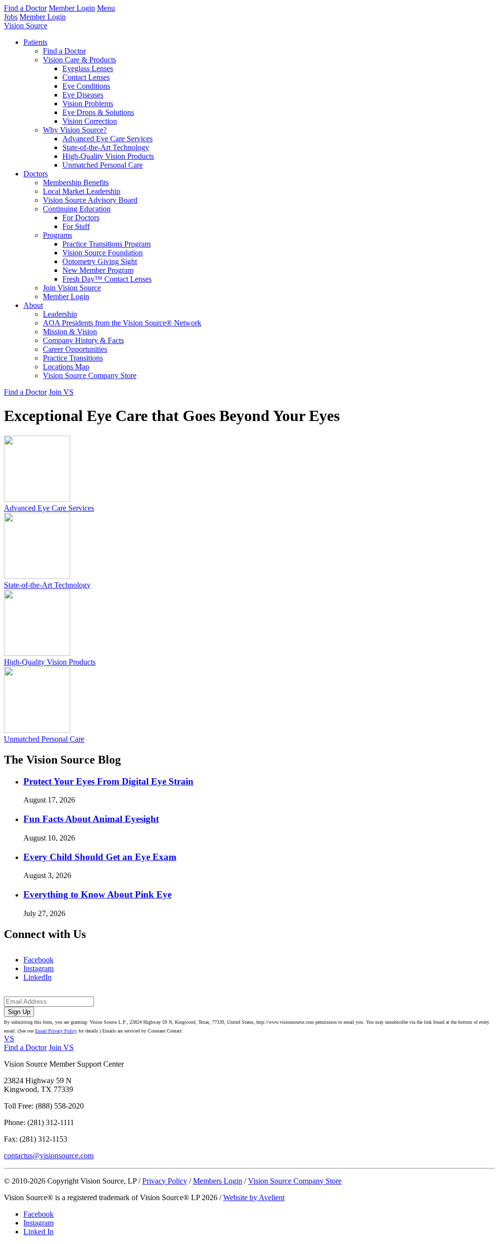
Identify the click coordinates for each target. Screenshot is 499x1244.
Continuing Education (77, 209)
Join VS (61, 392)
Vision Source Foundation (102, 253)
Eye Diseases (82, 95)
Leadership (60, 314)
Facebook (38, 960)
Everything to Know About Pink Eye (97, 894)
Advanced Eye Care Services (107, 138)
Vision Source (25, 25)
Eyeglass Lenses (87, 68)
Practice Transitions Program (106, 244)
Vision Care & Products (79, 60)
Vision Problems (87, 103)
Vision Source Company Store (89, 375)
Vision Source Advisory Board (90, 200)
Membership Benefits (76, 182)
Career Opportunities (75, 349)
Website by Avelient (254, 1197)
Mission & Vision (70, 331)
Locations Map (66, 367)
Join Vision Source (72, 288)
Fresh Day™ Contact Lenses (107, 279)
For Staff (76, 226)
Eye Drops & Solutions (98, 112)
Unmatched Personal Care (102, 165)
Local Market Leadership (81, 191)
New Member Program (98, 270)
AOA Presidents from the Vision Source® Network (122, 323)
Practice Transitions (73, 358)
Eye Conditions (86, 86)
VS (9, 1038)
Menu (106, 8)
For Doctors (80, 217)
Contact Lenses (86, 77)
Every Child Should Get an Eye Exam (99, 857)
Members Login (217, 1181)
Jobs (11, 17)
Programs (57, 235)
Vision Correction (89, 121)
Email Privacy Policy (56, 1030)
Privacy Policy (164, 1181)
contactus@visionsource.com (49, 1155)
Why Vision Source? (75, 130)
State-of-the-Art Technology (105, 147)
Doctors (35, 174)
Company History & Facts (83, 340)
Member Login (72, 8)
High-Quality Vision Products (108, 156)
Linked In (38, 1231)
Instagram (38, 968)
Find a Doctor (25, 8)
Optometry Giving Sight (99, 261)
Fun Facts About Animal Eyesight (91, 819)
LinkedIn (37, 977)
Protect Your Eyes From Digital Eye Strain (108, 781)
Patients (35, 42)
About (33, 305)
